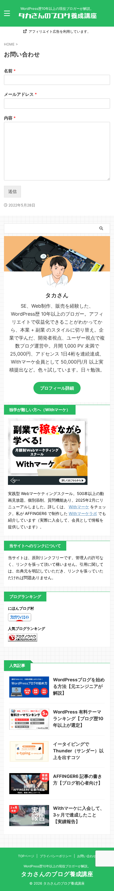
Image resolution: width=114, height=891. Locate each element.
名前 (10, 70)
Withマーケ (79, 506)
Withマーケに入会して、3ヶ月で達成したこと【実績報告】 (78, 815)
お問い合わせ (86, 856)
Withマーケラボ (83, 513)
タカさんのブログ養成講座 (57, 874)
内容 (10, 118)
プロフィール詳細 (57, 388)
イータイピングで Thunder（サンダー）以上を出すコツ (78, 750)
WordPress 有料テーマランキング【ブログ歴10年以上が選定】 (78, 718)
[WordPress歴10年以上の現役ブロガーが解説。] (57, 16)
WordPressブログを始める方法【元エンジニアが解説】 (79, 686)
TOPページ (26, 856)
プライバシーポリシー (56, 856)
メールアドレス (20, 94)
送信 (12, 191)
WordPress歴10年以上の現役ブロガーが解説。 (57, 866)
